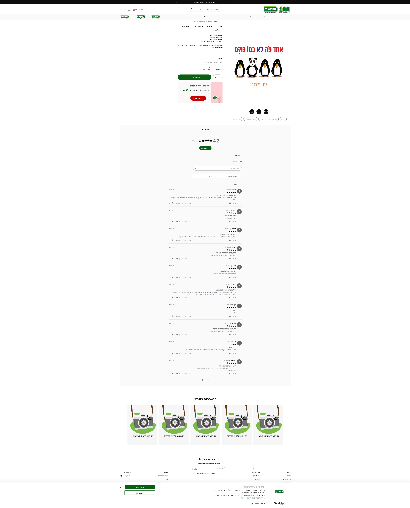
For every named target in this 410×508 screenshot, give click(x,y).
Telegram (127, 476)
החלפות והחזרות (163, 476)
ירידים (289, 476)
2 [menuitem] (202, 380)
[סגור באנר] (120, 487)
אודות (289, 469)
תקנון (166, 479)
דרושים (257, 479)
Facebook (127, 469)
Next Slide (287, 65)
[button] (288, 17)
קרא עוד (220, 58)
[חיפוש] (192, 9)
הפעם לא (139, 493)
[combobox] (203, 176)
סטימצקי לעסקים (254, 469)
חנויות (289, 472)
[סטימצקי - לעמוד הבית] (277, 13)
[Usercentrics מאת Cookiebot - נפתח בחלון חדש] (279, 503)
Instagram (127, 472)
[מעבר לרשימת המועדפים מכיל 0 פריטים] (125, 10)
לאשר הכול (140, 488)
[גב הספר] (266, 111)
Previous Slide (229, 65)
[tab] (205, 129)
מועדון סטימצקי (286, 479)
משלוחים (165, 472)
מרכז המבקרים (255, 472)
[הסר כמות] (220, 77)
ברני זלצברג (218, 30)
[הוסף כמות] (215, 77)
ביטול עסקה (256, 476)
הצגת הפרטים (260, 504)
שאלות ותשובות (163, 469)
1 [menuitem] (205, 380)
